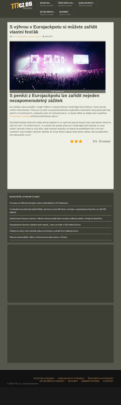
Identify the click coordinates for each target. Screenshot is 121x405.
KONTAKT (108, 381)
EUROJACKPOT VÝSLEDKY (71, 378)
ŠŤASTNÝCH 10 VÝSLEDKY (101, 378)
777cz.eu (16, 36)
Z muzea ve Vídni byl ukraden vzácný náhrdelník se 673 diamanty (39, 203)
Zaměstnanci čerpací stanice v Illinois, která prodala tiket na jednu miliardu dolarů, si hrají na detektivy (56, 218)
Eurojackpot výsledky (20, 116)
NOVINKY (65, 13)
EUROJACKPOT (86, 4)
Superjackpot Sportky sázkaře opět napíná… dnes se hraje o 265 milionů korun (45, 224)
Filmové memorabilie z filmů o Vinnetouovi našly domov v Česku (38, 237)
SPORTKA (47, 4)
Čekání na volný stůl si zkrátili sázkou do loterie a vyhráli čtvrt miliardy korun (44, 231)
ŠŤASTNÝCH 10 (65, 4)
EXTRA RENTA (47, 13)
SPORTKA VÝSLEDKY (44, 378)
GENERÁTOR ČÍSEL (90, 381)
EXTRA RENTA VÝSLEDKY (52, 381)
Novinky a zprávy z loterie (31, 36)
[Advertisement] (60, 165)
